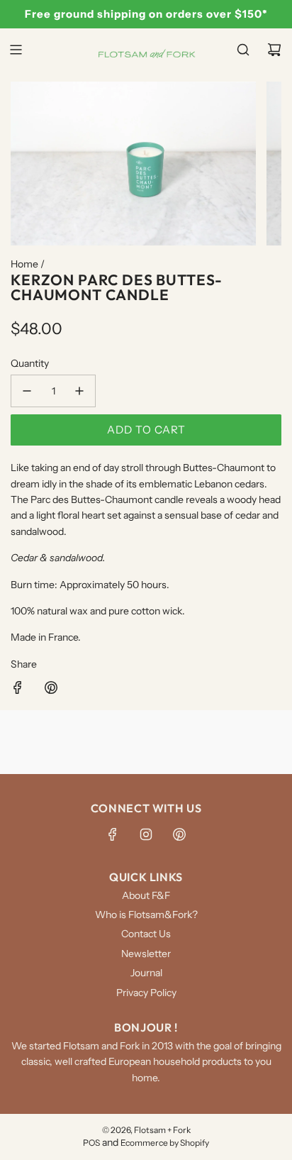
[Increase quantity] (79, 391)
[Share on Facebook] (17, 689)
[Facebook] (112, 834)
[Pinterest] (179, 834)
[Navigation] (15, 49)
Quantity (30, 363)
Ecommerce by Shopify (164, 1142)
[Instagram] (146, 834)
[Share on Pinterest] (51, 689)
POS (91, 1142)
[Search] (243, 49)
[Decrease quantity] (27, 391)
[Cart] (274, 49)
